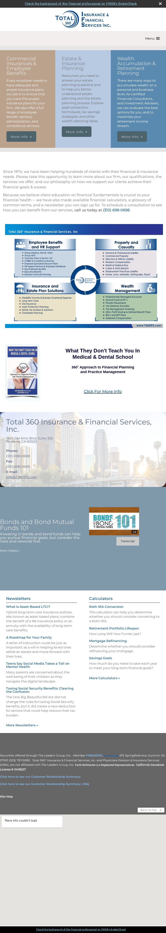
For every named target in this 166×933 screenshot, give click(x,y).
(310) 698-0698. (116, 210)
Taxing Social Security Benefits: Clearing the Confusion (39, 690)
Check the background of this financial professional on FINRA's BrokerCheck (81, 4)
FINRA (90, 755)
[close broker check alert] (160, 3)
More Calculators (104, 678)
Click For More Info (103, 391)
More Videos (10, 550)
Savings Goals (100, 658)
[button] (152, 38)
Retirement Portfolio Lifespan (114, 628)
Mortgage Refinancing (108, 641)
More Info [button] (19, 137)
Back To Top (149, 809)
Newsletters (18, 598)
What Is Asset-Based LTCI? (28, 607)
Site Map (6, 796)
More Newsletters (22, 725)
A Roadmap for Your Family (29, 637)
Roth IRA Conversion (106, 607)
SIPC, (99, 755)
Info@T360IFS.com (21, 477)
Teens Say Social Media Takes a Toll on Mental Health (37, 665)
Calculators (101, 598)
